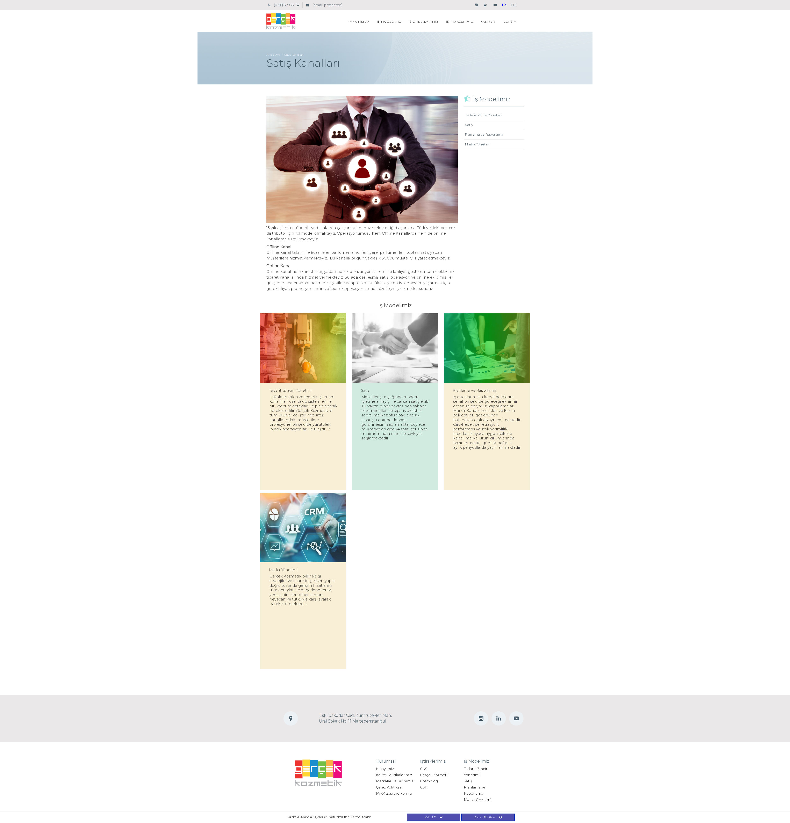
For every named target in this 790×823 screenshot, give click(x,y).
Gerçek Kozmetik (435, 775)
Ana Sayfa (273, 54)
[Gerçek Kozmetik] (280, 21)
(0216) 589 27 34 (286, 5)
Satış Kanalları (293, 54)
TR (504, 5)
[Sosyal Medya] (476, 5)
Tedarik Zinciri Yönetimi (483, 115)
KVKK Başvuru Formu (394, 793)
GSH (424, 787)
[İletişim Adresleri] (269, 5)
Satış (469, 125)
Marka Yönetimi (477, 144)
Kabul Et (431, 817)
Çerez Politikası (389, 787)
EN (513, 5)
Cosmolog (429, 781)
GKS (423, 769)
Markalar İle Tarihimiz (394, 781)
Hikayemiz (385, 769)
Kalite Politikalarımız (394, 775)
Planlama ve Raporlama (484, 134)
